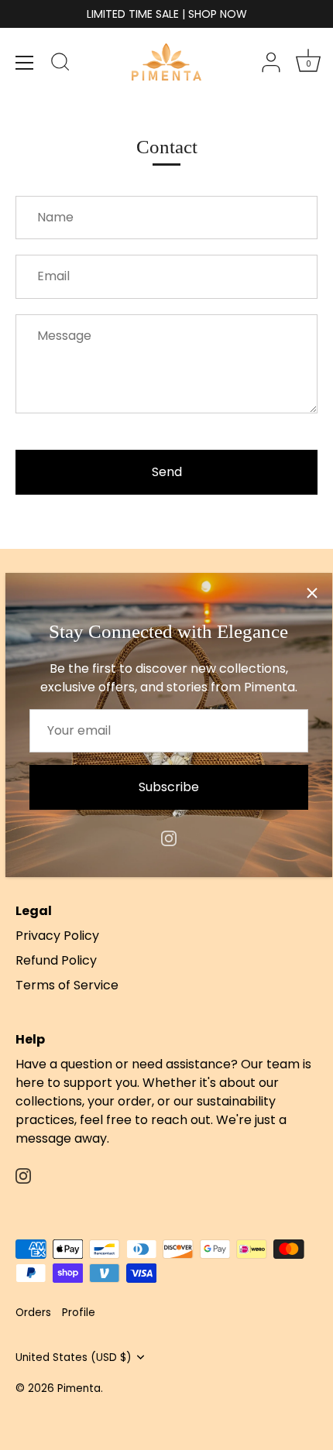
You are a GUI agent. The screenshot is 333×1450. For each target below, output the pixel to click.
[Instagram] (169, 837)
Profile (78, 1312)
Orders (33, 1312)
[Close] (312, 593)
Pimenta (79, 1388)
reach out (181, 1120)
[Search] (60, 64)
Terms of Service (66, 985)
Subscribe (169, 787)
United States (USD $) (73, 1357)
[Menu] (25, 63)
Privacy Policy (57, 935)
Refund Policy (56, 960)
